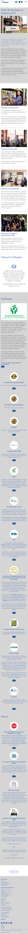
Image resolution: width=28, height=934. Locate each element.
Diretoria (2, 890)
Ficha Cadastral (4, 885)
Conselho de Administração (6, 891)
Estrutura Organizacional (5, 889)
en (21, 1)
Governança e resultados (7, 887)
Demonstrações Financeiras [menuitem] (6, 893)
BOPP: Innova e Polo (5, 902)
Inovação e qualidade (6, 907)
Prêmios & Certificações (5, 910)
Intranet (2, 928)
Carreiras (3, 919)
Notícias (2, 924)
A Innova (2, 880)
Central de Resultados (5, 894)
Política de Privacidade (5, 932)
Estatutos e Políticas (4, 895)
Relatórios (3, 914)
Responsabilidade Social (5, 916)
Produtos (3, 899)
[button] (26, 2)
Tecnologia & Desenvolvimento (6, 909)
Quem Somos (4, 879)
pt (19, 1)
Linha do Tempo (4, 881)
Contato (2, 925)
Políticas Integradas (4, 915)
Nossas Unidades (4, 884)
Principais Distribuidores (5, 905)
